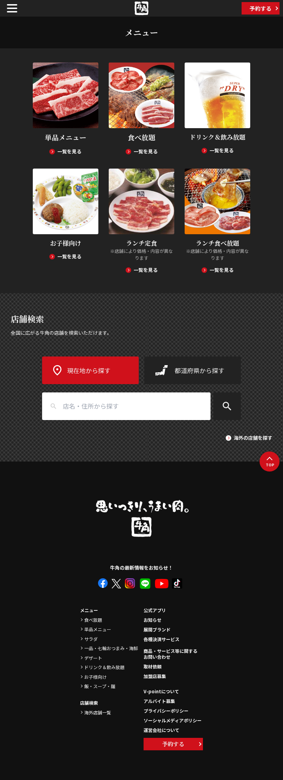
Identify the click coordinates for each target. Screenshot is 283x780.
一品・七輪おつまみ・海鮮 (111, 648)
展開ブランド (157, 629)
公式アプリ (155, 610)
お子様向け (95, 677)
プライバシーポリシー (166, 710)
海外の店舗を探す (253, 437)
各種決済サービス (161, 639)
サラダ (91, 639)
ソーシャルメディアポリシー (173, 720)
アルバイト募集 (159, 701)
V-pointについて (161, 691)
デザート (93, 658)
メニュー (89, 610)
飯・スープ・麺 (99, 686)
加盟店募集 (155, 676)
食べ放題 (93, 620)
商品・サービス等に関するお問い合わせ (170, 654)
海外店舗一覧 (97, 712)
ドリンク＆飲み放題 (104, 667)
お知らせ (153, 620)
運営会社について (161, 730)
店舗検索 (89, 703)
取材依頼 (153, 666)
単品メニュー (97, 629)
